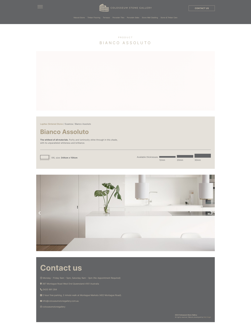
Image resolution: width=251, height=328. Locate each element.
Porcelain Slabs (133, 17)
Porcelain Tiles (118, 17)
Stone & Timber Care (169, 17)
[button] (39, 213)
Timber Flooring (93, 17)
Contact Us (202, 8)
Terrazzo (106, 17)
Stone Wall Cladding (150, 17)
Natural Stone (79, 17)
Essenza (69, 124)
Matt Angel (207, 317)
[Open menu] (40, 7)
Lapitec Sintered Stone (51, 124)
